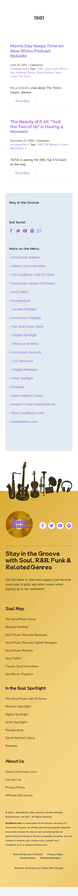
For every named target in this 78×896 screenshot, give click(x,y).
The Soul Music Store (27, 326)
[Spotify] (32, 231)
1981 (40, 68)
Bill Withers (51, 144)
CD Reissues (23, 361)
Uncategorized (18, 68)
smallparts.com (13, 845)
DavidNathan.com (24, 422)
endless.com (37, 840)
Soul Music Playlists (26, 318)
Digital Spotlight (25, 335)
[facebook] (42, 525)
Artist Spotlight (22, 378)
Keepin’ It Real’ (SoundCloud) (33, 404)
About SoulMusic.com (27, 413)
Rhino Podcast (45, 72)
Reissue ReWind (25, 344)
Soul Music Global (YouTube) (33, 283)
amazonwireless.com (36, 845)
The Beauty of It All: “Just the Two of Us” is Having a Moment (36, 126)
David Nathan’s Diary (27, 395)
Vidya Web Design (52, 868)
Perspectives (20, 301)
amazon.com (23, 840)
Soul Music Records (26, 352)
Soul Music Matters (25, 257)
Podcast (21, 72)
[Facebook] (11, 231)
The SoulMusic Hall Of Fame (32, 275)
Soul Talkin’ (19, 292)
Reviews (17, 387)
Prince (31, 72)
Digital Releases (25, 369)
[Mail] (39, 231)
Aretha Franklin (24, 309)
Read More (22, 101)
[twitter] (51, 525)
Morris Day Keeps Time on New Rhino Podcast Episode (36, 50)
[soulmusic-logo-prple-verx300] (19, 512)
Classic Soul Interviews (28, 266)
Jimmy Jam (51, 68)
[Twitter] (18, 231)
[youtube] (60, 525)
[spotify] (68, 525)
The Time (24, 76)
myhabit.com (52, 840)
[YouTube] (25, 231)
